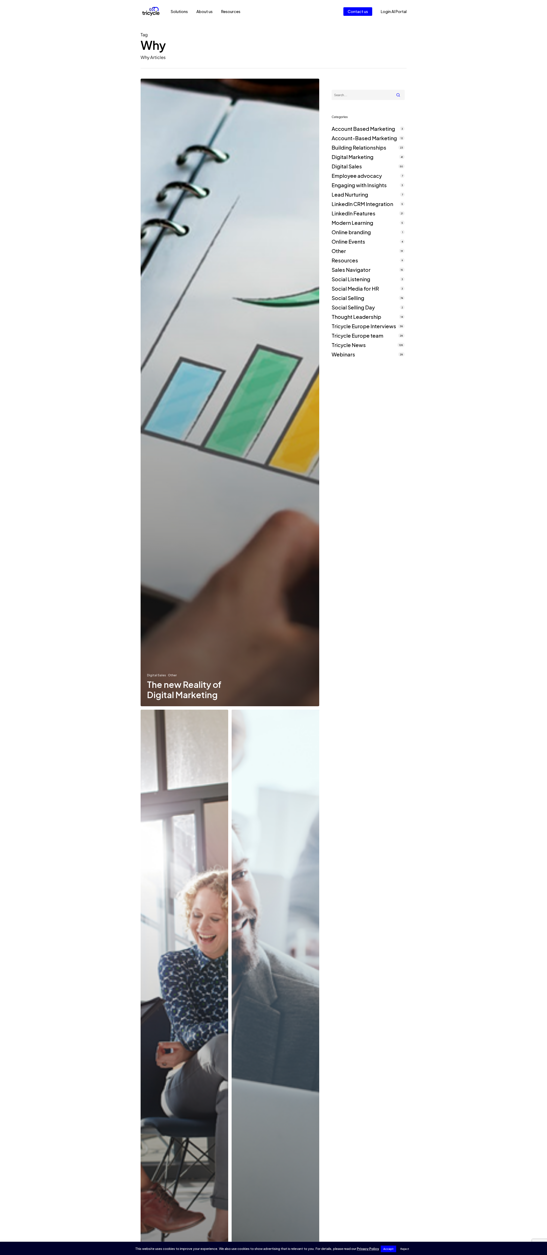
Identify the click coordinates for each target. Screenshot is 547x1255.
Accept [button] (388, 1249)
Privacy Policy (368, 1248)
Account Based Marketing (363, 128)
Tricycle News (349, 345)
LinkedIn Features (353, 213)
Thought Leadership (356, 316)
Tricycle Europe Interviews (364, 326)
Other (172, 675)
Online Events (348, 241)
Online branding (351, 232)
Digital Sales (156, 675)
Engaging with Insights (359, 185)
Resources (345, 260)
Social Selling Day (353, 307)
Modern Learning (352, 222)
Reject (404, 1249)
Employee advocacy (357, 175)
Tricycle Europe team (357, 335)
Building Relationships (359, 147)
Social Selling (348, 298)
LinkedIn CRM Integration (362, 204)
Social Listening (351, 279)
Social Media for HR (355, 288)
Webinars (343, 354)
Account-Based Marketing (364, 138)
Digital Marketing (352, 157)
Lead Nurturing (350, 194)
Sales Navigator (351, 269)
